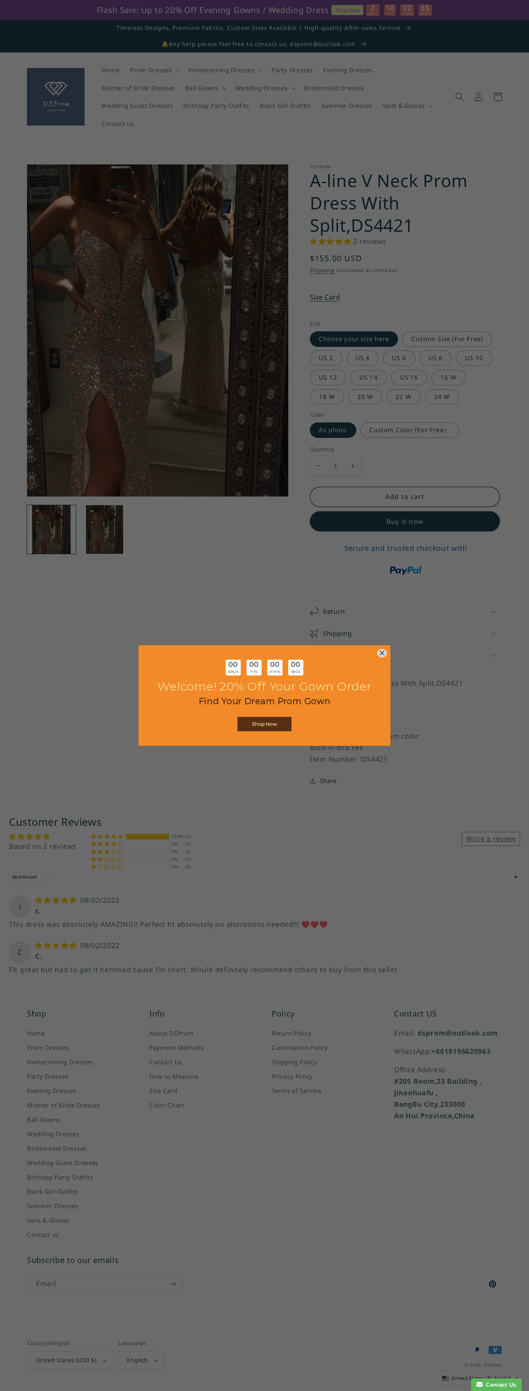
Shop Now (264, 724)
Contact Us (499, 1385)
